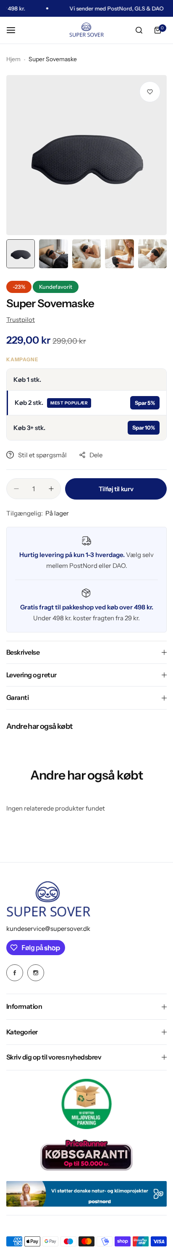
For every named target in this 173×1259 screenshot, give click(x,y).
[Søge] (139, 30)
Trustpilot (20, 320)
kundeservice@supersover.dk (48, 929)
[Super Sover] (86, 30)
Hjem (13, 59)
